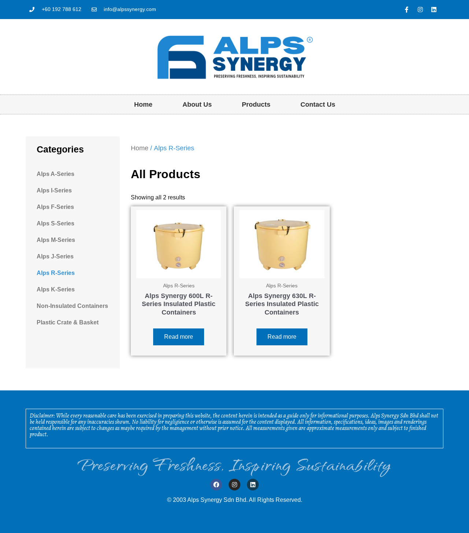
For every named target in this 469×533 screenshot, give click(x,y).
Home (143, 104)
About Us (197, 104)
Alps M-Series (56, 240)
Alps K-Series (56, 289)
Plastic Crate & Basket (68, 322)
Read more (178, 337)
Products (256, 104)
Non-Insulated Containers (72, 306)
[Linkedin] (434, 9)
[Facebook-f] (407, 9)
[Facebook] (216, 484)
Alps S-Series (55, 223)
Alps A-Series (55, 174)
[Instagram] (420, 9)
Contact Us (317, 104)
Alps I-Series (54, 190)
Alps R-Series (56, 273)
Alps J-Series (55, 256)
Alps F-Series (55, 207)
